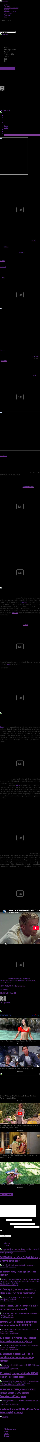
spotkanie (3, 456)
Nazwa (3, 1220)
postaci (25, 625)
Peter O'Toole (24, 980)
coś (34, 375)
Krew (18, 785)
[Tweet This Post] (22, 117)
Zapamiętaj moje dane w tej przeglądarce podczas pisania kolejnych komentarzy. (18, 1232)
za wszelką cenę (28, 487)
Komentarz (4, 1204)
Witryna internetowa (6, 1227)
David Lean (21, 979)
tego (8, 664)
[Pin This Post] (22, 119)
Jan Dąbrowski (5, 110)
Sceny (2, 350)
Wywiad (6, 10)
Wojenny (32, 980)
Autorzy (6, 1431)
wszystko (4, 361)
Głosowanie (8, 13)
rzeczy (6, 246)
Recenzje (7, 6)
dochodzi (15, 613)
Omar (33, 240)
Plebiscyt (7, 15)
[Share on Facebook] (22, 115)
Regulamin (7, 1436)
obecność (35, 356)
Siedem (21, 252)
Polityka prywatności (10, 1429)
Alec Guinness (13, 979)
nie (3, 277)
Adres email (4, 1224)
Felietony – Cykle (10, 11)
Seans (2, 727)
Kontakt (6, 1434)
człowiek (3, 267)
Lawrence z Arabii (14, 980)
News (6, 4)
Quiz (5, 17)
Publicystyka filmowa (11, 8)
